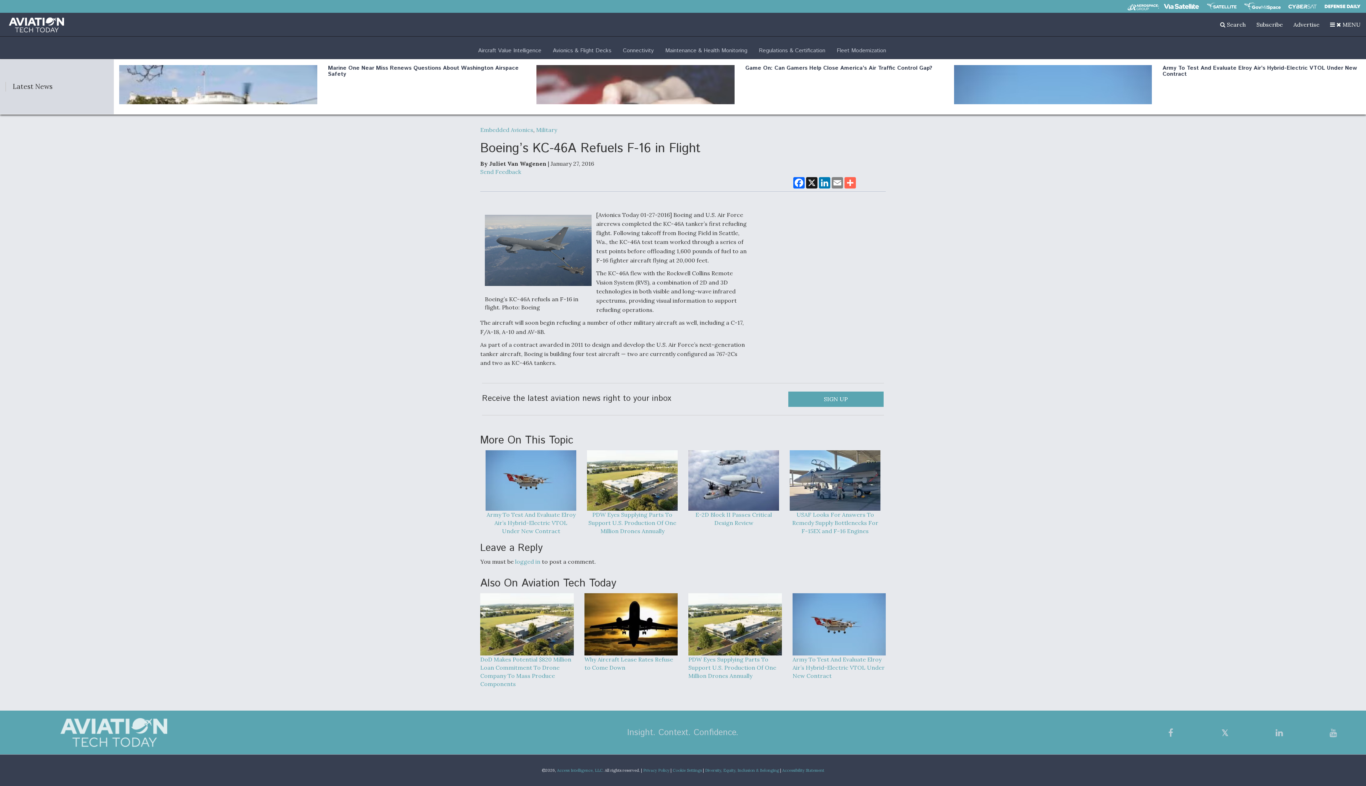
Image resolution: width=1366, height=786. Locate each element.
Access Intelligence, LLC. (580, 770)
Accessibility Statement (803, 770)
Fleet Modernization (861, 51)
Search (1235, 24)
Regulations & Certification (792, 51)
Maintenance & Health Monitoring (706, 51)
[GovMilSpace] (1262, 6)
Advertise (1306, 24)
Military (546, 129)
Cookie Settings (687, 770)
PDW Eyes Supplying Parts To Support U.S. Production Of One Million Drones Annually (632, 523)
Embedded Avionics (506, 129)
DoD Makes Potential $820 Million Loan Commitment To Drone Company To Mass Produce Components (525, 671)
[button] (1345, 24)
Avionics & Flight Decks (582, 51)
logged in (527, 561)
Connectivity (638, 51)
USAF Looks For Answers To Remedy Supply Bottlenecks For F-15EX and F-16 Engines (835, 523)
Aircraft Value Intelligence (509, 51)
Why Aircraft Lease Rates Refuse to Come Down (628, 663)
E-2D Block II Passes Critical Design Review (733, 518)
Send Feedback (500, 171)
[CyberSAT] (1302, 7)
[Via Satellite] (1181, 6)
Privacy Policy (656, 770)
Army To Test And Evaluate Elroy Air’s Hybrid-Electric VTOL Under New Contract (1260, 71)
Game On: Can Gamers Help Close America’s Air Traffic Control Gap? (838, 68)
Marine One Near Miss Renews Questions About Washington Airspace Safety (423, 71)
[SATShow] (1222, 6)
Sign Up (836, 399)
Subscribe (1269, 24)
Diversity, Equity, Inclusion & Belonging (742, 770)
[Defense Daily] (1342, 6)
